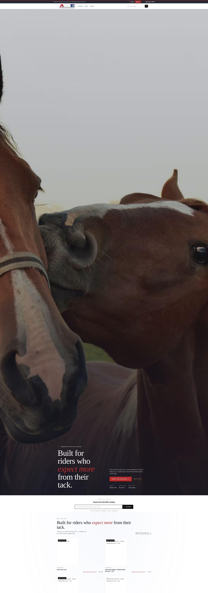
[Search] (146, 6)
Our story (137, 479)
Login (132, 1)
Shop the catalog (119, 479)
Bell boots (103, 510)
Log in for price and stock (90, 571)
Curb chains (97, 510)
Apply (138, 1)
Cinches (109, 510)
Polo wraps (114, 510)
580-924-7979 (150, 1)
